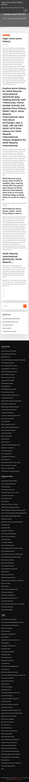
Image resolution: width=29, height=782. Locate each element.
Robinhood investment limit (8, 577)
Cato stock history (5, 486)
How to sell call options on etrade (9, 704)
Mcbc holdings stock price (8, 551)
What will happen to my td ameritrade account (13, 510)
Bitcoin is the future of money (8, 465)
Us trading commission (7, 542)
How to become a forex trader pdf (10, 739)
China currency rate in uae (8, 377)
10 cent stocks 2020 (6, 453)
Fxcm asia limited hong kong (8, 533)
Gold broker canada (6, 519)
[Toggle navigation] (25, 10)
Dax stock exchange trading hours (10, 698)
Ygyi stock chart (5, 684)
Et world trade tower (6, 728)
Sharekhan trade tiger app (8, 595)
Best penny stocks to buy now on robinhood (12, 580)
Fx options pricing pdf (6, 609)
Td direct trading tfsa (6, 687)
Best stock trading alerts (7, 563)
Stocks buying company (7, 383)
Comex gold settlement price (8, 645)
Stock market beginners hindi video (10, 692)
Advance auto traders (6, 733)
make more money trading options (11, 3)
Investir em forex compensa (8, 536)
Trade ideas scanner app (7, 362)
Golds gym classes (6, 654)
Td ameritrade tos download (8, 745)
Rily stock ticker (5, 760)
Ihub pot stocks (5, 586)
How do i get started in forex (8, 354)
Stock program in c (6, 459)
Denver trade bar (6, 328)
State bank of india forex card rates (10, 640)
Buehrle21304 (6, 35)
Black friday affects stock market (9, 672)
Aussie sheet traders (6, 436)
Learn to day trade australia (8, 430)
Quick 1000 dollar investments (8, 389)
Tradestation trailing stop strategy (10, 507)
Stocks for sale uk (5, 725)
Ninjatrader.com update (7, 447)
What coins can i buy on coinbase (9, 504)
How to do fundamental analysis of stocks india (13, 360)
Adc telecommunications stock (10, 322)
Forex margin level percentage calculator (12, 548)
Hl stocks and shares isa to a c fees (10, 492)
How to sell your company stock (9, 730)
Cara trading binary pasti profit (9, 568)
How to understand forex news (9, 365)
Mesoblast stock (5, 357)
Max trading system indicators (9, 748)
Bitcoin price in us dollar (7, 722)
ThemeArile (14, 779)
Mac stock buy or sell (6, 657)
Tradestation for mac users (9, 331)
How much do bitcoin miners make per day (12, 554)
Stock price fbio (5, 439)
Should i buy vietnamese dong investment (12, 522)
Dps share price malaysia (7, 719)
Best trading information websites (10, 407)
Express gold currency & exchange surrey (11, 713)
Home (4, 18)
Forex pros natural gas (7, 601)
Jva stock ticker (5, 637)
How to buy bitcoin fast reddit (8, 619)
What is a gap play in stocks (8, 424)
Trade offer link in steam (7, 495)
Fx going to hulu (5, 524)
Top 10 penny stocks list (7, 398)
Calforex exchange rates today (9, 371)
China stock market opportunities (9, 666)
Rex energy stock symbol (7, 418)
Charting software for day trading (10, 757)
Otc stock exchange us (7, 450)
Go (25, 306)
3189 (2, 769)
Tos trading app (5, 421)
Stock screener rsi (5, 442)
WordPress (18, 777)
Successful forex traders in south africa (11, 763)
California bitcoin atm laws (8, 374)
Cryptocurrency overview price (9, 742)
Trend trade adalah (7, 325)
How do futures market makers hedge (11, 557)
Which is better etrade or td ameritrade (11, 401)
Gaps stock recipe (5, 583)
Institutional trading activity (8, 404)
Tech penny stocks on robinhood (9, 625)
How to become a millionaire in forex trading (12, 604)
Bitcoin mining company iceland (9, 589)
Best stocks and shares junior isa (9, 598)
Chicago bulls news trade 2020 (9, 481)
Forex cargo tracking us (7, 592)
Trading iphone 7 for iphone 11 (9, 368)
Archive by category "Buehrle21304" (17, 18)
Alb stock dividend (6, 539)
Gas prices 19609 (5, 527)
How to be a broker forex (7, 574)
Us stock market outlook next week (10, 427)
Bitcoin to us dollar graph (7, 468)
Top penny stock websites (7, 380)
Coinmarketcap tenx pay (7, 412)
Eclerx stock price (5, 631)
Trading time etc (5, 663)
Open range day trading (7, 678)
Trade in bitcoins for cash (7, 392)
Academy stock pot (6, 386)
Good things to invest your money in (10, 471)
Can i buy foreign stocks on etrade (11, 318)
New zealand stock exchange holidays (11, 516)
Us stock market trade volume (9, 409)
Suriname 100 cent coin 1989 (8, 351)
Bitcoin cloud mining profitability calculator (12, 622)
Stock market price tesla (7, 566)
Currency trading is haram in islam (10, 395)
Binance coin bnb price (7, 628)
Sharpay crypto (5, 571)
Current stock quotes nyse (7, 545)
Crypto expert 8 (5, 669)
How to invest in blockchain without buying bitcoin (14, 513)
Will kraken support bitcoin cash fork (10, 754)
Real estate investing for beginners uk (11, 710)
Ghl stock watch (5, 501)
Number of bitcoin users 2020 (8, 716)
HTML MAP (19, 779)
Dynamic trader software (7, 560)
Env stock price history (7, 707)
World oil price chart (6, 498)
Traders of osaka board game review (10, 415)
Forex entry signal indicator (8, 766)
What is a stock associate (7, 681)
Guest (6, 44)
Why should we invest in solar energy (10, 462)
